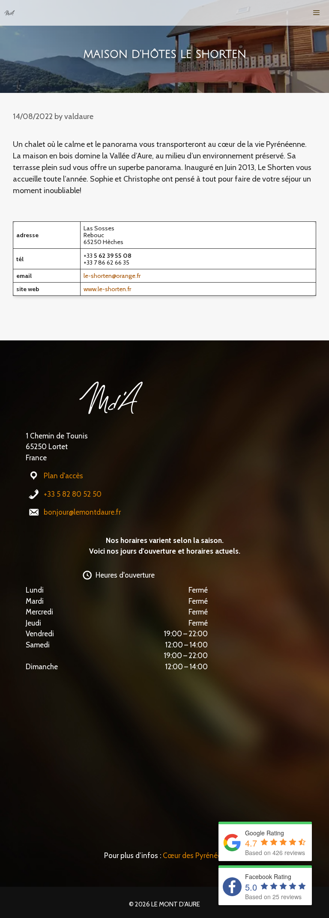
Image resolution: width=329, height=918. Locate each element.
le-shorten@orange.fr (112, 276)
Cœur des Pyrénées (194, 855)
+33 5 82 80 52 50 (73, 494)
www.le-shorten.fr (107, 289)
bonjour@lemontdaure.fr (82, 512)
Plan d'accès (63, 475)
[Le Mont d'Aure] (9, 12)
